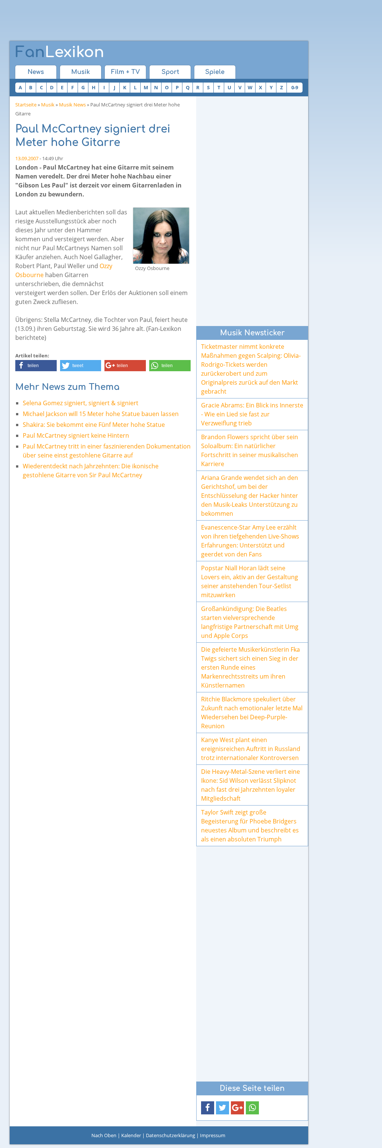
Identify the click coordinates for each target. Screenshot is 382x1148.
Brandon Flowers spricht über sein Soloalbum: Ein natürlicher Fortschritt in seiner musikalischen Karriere (249, 450)
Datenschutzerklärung (170, 1135)
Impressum (212, 1135)
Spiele (215, 72)
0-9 (294, 87)
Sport (170, 72)
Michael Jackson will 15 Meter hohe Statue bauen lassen (101, 414)
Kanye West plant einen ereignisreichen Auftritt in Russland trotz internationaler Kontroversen (250, 749)
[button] (36, 365)
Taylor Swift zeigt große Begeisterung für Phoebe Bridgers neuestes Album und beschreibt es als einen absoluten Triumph (250, 825)
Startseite (26, 104)
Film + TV (125, 72)
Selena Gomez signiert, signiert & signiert (80, 403)
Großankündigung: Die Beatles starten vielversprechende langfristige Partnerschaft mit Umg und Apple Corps (249, 622)
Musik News (72, 104)
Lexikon (59, 52)
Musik (80, 72)
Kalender (131, 1135)
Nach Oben (103, 1135)
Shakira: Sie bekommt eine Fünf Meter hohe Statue (94, 425)
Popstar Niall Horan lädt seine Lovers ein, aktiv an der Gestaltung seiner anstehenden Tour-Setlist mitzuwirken (249, 581)
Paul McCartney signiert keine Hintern (76, 435)
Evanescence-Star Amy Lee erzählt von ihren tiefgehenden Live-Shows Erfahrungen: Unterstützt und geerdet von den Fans (250, 540)
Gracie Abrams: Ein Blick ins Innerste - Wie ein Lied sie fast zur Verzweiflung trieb (252, 414)
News (36, 72)
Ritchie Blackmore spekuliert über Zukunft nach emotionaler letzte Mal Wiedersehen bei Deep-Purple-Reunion (252, 712)
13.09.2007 (26, 158)
